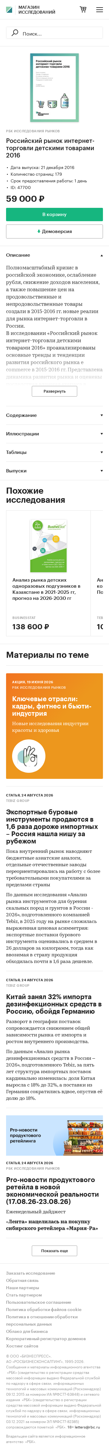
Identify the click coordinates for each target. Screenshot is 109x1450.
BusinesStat (24, 618)
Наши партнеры (22, 1288)
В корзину (54, 214)
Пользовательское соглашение (38, 1302)
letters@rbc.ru (87, 1426)
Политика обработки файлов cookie (43, 1310)
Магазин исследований (36, 10)
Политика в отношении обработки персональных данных (42, 1321)
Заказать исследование (30, 1273)
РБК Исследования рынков (33, 131)
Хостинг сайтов (22, 1346)
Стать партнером (24, 1295)
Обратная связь (22, 1281)
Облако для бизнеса (27, 1332)
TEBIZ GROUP (18, 801)
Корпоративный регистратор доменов (46, 1339)
